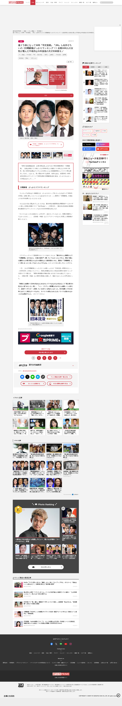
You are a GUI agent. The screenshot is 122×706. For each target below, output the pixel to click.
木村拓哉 (21, 58)
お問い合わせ (113, 662)
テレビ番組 (31, 31)
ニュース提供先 (81, 662)
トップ (28, 2)
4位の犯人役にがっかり (46, 352)
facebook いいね (22, 377)
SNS (105, 131)
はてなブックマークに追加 (37, 377)
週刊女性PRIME (17, 31)
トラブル (86, 134)
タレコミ (89, 662)
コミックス (74, 2)
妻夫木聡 (39, 54)
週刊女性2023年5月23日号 (29, 371)
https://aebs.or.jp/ (67, 686)
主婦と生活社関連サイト (61, 677)
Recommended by (68, 494)
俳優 (94, 134)
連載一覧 (81, 2)
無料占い (95, 2)
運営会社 (5, 662)
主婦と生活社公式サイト (61, 665)
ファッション (88, 131)
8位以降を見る (46, 567)
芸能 (33, 2)
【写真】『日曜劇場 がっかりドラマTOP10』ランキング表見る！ (45, 144)
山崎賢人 (51, 54)
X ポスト (27, 376)
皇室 (47, 2)
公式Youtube (103, 149)
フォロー (88, 144)
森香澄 (98, 131)
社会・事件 (54, 2)
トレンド (66, 2)
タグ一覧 (88, 2)
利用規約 (12, 662)
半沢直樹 (39, 31)
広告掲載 (72, 662)
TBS (34, 54)
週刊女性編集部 (35, 365)
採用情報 (96, 662)
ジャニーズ (37, 653)
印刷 (71, 61)
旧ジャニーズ (40, 2)
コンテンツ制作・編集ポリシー (60, 662)
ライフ (61, 2)
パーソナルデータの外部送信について (40, 662)
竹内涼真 (58, 54)
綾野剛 (64, 54)
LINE (32, 375)
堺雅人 (27, 58)
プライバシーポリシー (22, 662)
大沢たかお (34, 58)
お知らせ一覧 (104, 662)
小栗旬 (46, 54)
